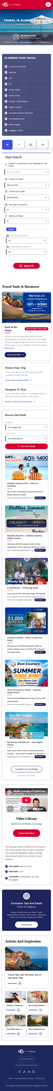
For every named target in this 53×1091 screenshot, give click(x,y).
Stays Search (13, 157)
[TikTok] (24, 1072)
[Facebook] (19, 1072)
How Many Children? (21, 246)
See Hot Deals (28, 446)
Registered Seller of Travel (24, 1078)
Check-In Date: (16, 179)
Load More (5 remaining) (26, 769)
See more (39, 498)
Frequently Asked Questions (26, 1065)
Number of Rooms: (18, 204)
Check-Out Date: (17, 191)
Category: (9, 422)
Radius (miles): (16, 216)
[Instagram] (33, 1072)
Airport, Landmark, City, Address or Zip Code (27, 164)
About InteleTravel (26, 1059)
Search (29, 265)
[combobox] (26, 172)
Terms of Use (40, 1078)
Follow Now (26, 925)
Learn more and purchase (17, 380)
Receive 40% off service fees (18, 402)
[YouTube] (29, 1072)
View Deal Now (14, 355)
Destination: (10, 433)
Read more (9, 348)
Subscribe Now (26, 833)
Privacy (10, 1078)
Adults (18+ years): (20, 235)
